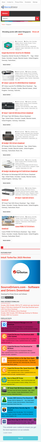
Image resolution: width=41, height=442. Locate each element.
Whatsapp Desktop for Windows (28, 313)
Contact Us (10, 2)
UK (35, 48)
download (27, 133)
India (37, 76)
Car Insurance (14, 315)
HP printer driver (30, 76)
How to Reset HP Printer (15, 378)
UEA (32, 48)
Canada (25, 43)
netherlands (33, 46)
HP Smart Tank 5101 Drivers (22, 191)
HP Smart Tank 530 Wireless (22, 106)
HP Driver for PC (33, 75)
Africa (27, 41)
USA (37, 48)
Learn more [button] (7, 433)
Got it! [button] (20, 438)
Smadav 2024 (5, 305)
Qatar (27, 193)
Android (33, 131)
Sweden (30, 78)
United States (33, 194)
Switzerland (27, 48)
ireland (22, 44)
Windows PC (18, 49)
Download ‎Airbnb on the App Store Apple (20, 358)
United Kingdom (26, 194)
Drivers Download (32, 73)
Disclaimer (28, 2)
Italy (16, 136)
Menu (6, 13)
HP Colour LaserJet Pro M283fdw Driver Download (19, 83)
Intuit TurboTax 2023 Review (16, 257)
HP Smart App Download (26, 307)
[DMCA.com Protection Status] (7, 298)
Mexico (28, 166)
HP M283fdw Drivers (20, 76)
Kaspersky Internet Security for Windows (16, 53)
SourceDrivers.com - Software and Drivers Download (20, 289)
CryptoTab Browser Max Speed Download (20, 368)
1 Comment (20, 41)
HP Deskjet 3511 (33, 135)
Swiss (36, 193)
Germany (17, 44)
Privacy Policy (19, 2)
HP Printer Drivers (30, 189)
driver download (34, 133)
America (29, 71)
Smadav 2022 (5, 313)
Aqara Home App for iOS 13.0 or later (19, 420)
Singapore (17, 48)
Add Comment (20, 71)
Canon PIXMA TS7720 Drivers (27, 218)
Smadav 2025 (5, 315)
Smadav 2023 (14, 313)
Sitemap (35, 2)
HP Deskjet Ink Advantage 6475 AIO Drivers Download (19, 171)
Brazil (21, 43)
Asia (30, 41)
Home (3, 24)
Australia (34, 41)
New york (31, 136)
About (3, 2)
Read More (6, 64)
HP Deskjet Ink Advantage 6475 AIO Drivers (26, 164)
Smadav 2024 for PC (16, 305)
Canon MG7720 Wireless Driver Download (13, 311)
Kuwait (23, 166)
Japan (26, 44)
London (20, 136)
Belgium (17, 43)
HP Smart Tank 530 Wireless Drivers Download (17, 113)
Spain (22, 48)
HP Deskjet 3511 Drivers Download (13, 143)
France (34, 43)
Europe (30, 43)
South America (24, 138)
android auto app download (31, 305)
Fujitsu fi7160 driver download (10, 307)
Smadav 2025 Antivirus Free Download (20, 398)
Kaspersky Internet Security (22, 46)
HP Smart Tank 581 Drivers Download (19, 388)
